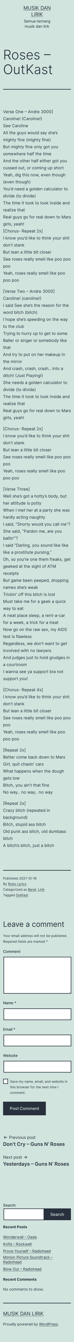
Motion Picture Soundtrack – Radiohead (28, 1259)
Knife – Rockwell (17, 1244)
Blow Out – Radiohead (22, 1269)
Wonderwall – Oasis (20, 1237)
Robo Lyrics (17, 884)
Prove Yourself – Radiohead (27, 1251)
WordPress (48, 1324)
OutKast (22, 895)
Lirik (41, 889)
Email (9, 1029)
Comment (12, 951)
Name (9, 1003)
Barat (32, 889)
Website (10, 1055)
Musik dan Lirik (23, 1314)
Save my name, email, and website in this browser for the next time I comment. (38, 1087)
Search (9, 1205)
